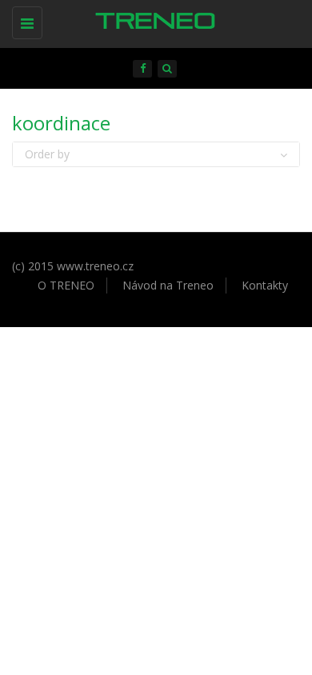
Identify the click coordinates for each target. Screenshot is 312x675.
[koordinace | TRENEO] (152, 20)
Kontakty (265, 285)
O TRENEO (66, 285)
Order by (47, 154)
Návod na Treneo (168, 285)
